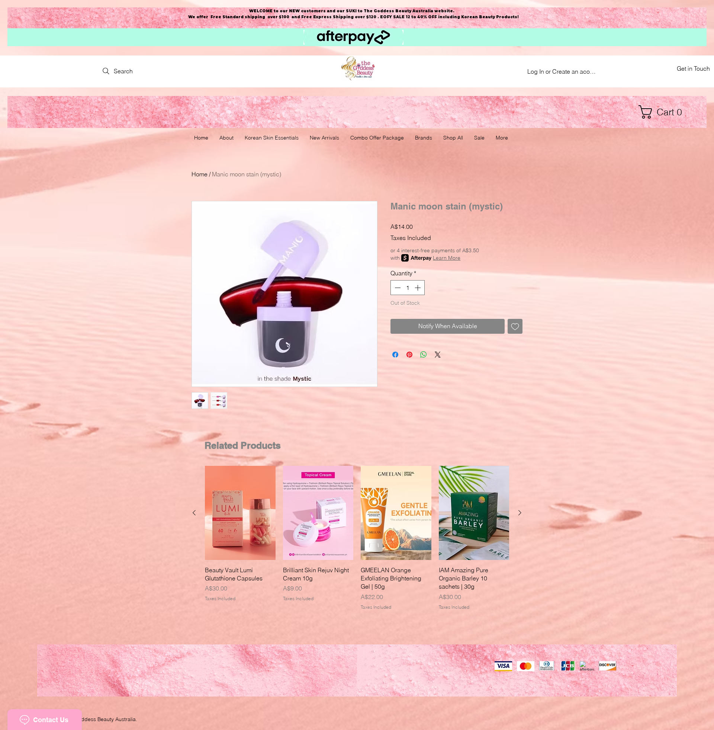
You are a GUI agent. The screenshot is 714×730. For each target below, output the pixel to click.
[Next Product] (519, 512)
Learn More (446, 257)
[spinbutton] (407, 288)
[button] (664, 112)
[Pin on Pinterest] (409, 354)
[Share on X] (437, 354)
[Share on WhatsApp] (423, 354)
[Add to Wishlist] (515, 326)
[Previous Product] (194, 512)
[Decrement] (397, 288)
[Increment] (418, 288)
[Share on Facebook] (395, 354)
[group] (357, 538)
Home (200, 174)
